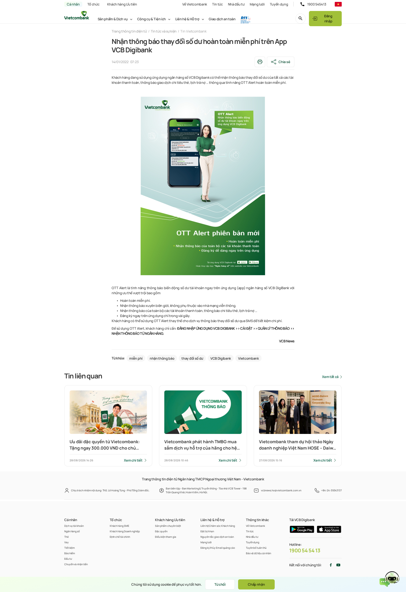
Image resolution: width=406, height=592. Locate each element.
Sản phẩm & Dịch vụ (113, 19)
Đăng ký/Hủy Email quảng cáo (217, 548)
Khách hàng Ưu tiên (122, 4)
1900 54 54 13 (304, 550)
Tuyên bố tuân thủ (256, 548)
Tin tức (217, 4)
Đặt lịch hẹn (207, 531)
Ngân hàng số (72, 531)
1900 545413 (316, 4)
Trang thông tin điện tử (129, 31)
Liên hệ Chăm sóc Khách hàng (217, 526)
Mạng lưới (257, 4)
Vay (66, 542)
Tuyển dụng (279, 4)
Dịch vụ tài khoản (74, 526)
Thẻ (66, 537)
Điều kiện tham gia (165, 537)
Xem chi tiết (133, 460)
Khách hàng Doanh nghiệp (125, 531)
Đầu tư (68, 559)
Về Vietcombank (194, 4)
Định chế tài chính (120, 537)
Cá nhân (73, 4)
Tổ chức (93, 4)
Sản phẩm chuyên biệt (168, 526)
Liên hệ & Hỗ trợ (187, 19)
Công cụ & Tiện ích (151, 19)
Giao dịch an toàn (222, 19)
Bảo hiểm (69, 553)
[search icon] (300, 19)
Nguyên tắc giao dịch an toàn (217, 537)
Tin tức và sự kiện (164, 31)
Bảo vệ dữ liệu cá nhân (258, 553)
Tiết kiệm (69, 548)
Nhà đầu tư (236, 4)
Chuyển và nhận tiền (76, 564)
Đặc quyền (161, 531)
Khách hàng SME (119, 526)
